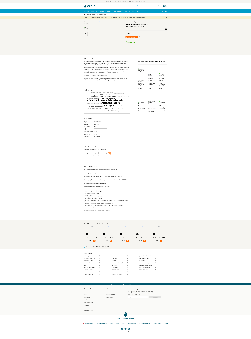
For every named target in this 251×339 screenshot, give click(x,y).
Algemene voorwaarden (102, 323)
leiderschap (114, 258)
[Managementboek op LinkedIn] (122, 329)
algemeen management (89, 258)
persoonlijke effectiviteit (145, 256)
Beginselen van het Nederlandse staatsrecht (152, 110)
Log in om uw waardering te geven (105, 155)
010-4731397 (164, 11)
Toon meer (106, 213)
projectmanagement (144, 258)
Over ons (86, 292)
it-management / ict (88, 274)
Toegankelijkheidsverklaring (145, 323)
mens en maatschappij (117, 262)
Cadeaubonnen (109, 297)
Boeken (88, 14)
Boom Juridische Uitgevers (132, 22)
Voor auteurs (87, 305)
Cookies (123, 323)
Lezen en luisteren (88, 302)
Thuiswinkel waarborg (89, 323)
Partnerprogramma (88, 310)
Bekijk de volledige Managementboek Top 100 (98, 246)
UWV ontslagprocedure (101, 14)
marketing (114, 260)
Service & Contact (157, 323)
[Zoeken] (137, 6)
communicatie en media (89, 262)
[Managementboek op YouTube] (125, 329)
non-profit (114, 265)
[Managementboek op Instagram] (129, 329)
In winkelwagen (132, 37)
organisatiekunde (116, 269)
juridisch (114, 256)
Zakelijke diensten (110, 292)
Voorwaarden (87, 297)
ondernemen (115, 267)
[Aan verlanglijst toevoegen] (140, 37)
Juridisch (93, 14)
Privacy (117, 323)
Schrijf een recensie (89, 153)
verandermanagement (144, 267)
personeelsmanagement (118, 274)
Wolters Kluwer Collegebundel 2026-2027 (151, 83)
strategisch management (145, 265)
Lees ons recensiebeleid (89, 155)
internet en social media (89, 272)
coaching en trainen (88, 260)
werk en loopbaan (143, 269)
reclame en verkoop (144, 262)
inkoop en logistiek (88, 269)
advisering (86, 256)
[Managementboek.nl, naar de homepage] (89, 7)
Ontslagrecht (97, 136)
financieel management (89, 267)
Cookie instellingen (132, 323)
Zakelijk (108, 289)
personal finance (116, 272)
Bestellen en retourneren (90, 300)
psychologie (142, 260)
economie (86, 265)
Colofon (111, 323)
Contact (85, 294)
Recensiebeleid (87, 308)
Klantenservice (88, 289)
